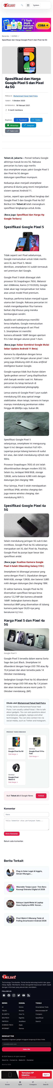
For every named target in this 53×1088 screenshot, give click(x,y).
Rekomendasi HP (42, 1011)
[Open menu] (28, 5)
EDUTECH (5, 1018)
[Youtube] (24, 995)
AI (2, 1007)
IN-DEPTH (5, 1014)
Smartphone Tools (42, 1007)
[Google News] (4, 995)
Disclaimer (30, 1060)
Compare (39, 1014)
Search (38, 1021)
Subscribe (26, 1049)
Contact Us (13, 1060)
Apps (20, 1025)
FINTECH (5, 1021)
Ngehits (21, 1018)
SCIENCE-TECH (7, 1025)
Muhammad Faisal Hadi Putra (25, 96)
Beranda (5, 36)
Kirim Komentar (12, 834)
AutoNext (22, 1021)
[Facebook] (9, 995)
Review (21, 1011)
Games (21, 1028)
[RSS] (29, 995)
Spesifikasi (39, 1018)
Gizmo (21, 1007)
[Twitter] (19, 995)
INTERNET (5, 1028)
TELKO (4, 1011)
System (36, 5)
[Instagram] (14, 995)
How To (21, 1014)
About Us (5, 1060)
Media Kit (22, 1060)
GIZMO (14, 36)
